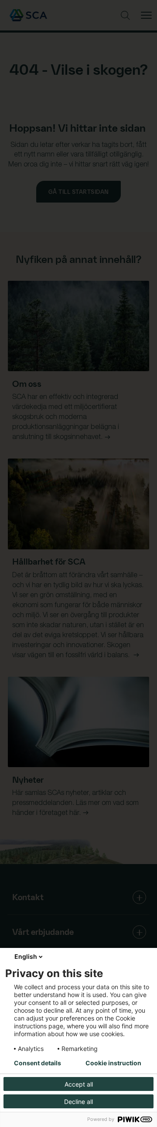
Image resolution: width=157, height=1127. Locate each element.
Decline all (78, 1101)
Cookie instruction (113, 1063)
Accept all (79, 1084)
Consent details (37, 1063)
